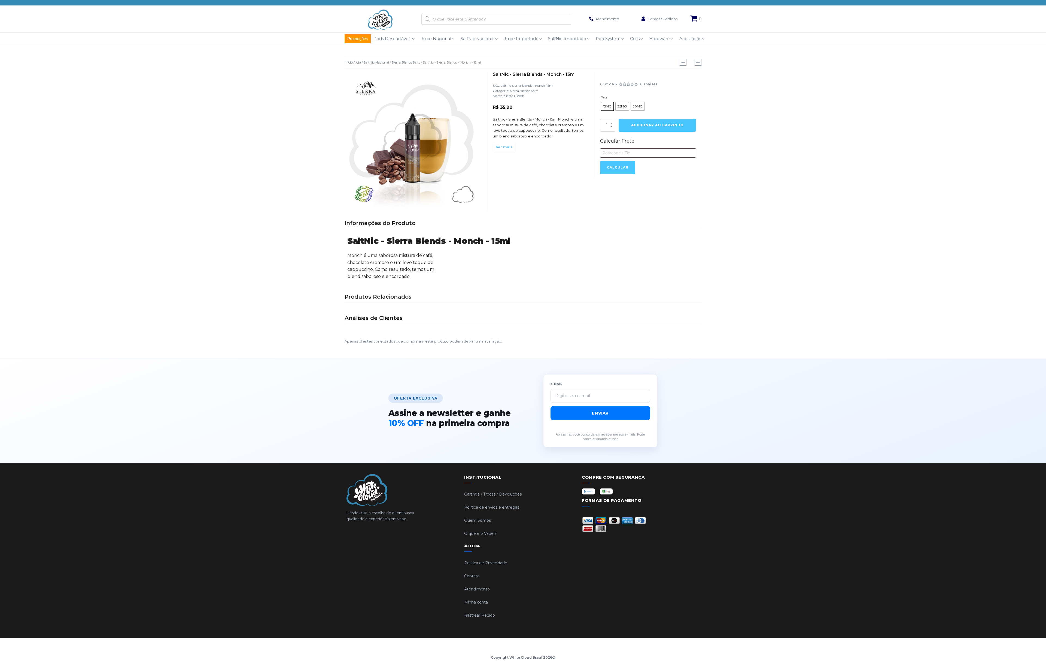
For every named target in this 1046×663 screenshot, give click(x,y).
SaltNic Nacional (376, 62)
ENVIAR (600, 413)
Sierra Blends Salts (406, 62)
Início (349, 62)
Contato (472, 576)
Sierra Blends (514, 96)
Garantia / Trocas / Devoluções (493, 494)
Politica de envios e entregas (491, 507)
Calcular (617, 167)
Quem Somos (477, 520)
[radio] (607, 106)
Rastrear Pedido (479, 615)
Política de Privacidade (485, 562)
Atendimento (477, 589)
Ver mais (504, 147)
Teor (604, 97)
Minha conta (476, 602)
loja (358, 62)
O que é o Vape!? (480, 533)
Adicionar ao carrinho (657, 125)
